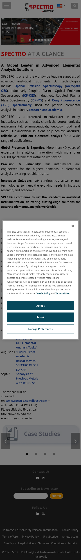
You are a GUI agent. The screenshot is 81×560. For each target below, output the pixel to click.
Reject (40, 317)
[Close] (73, 226)
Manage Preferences (40, 329)
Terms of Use (62, 293)
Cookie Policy (43, 293)
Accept (40, 305)
